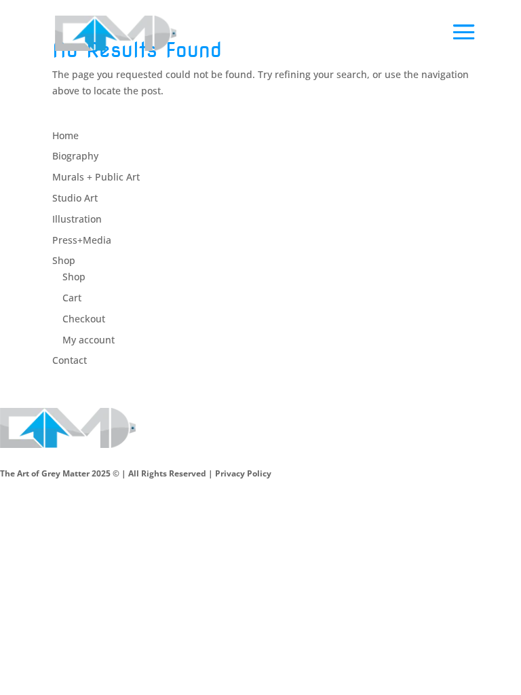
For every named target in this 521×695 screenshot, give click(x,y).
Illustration (77, 218)
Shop (63, 260)
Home (65, 135)
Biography (75, 155)
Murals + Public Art (96, 176)
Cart (71, 297)
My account (88, 339)
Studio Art (75, 197)
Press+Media (81, 239)
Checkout (83, 318)
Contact (69, 360)
